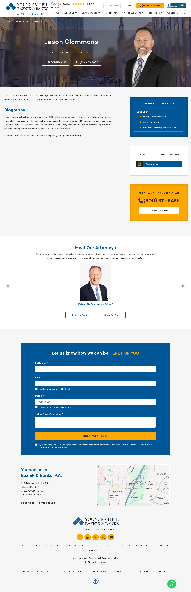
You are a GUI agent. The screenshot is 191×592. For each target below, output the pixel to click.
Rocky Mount (74, 546)
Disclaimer (143, 571)
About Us (42, 571)
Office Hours (47, 503)
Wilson (110, 546)
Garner (118, 546)
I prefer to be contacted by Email (54, 389)
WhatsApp (171, 583)
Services (60, 571)
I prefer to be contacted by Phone (55, 407)
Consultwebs (100, 562)
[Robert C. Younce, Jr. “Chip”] (95, 264)
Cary (65, 546)
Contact (163, 571)
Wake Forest (141, 546)
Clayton (91, 546)
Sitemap (77, 571)
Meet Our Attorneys (22, 21)
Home (7, 21)
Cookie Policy (122, 571)
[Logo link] (26, 8)
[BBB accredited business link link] (176, 5)
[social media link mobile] (80, 537)
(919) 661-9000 (35, 494)
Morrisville (164, 546)
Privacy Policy (98, 571)
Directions (27, 503)
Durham (57, 546)
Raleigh (49, 546)
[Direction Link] (127, 485)
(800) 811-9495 (35, 490)
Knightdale (101, 546)
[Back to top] (96, 579)
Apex (84, 546)
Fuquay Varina (128, 546)
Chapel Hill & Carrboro (96, 550)
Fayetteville (154, 546)
